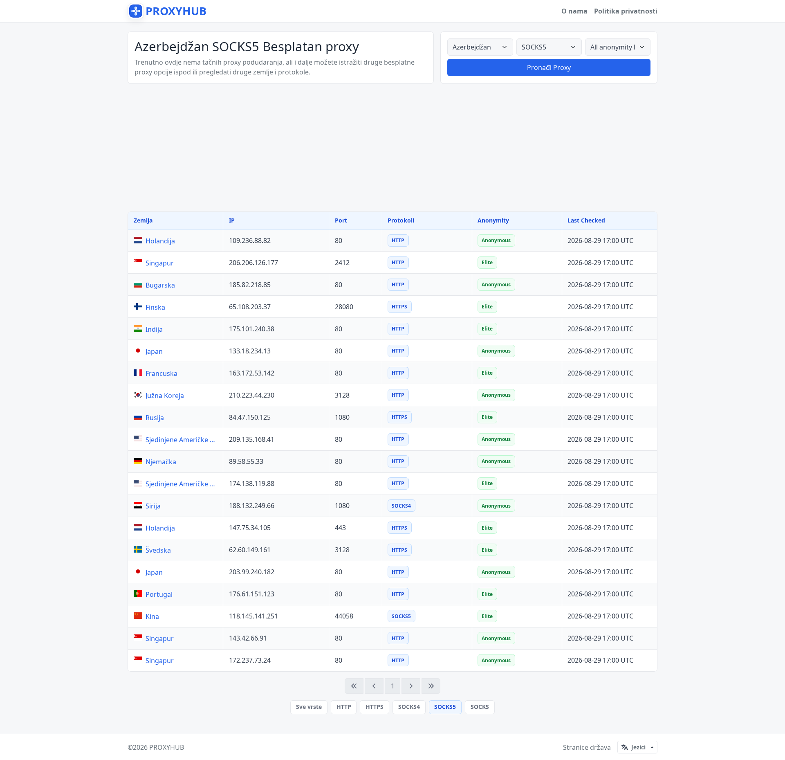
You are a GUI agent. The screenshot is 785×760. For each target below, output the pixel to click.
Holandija (160, 240)
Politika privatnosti (625, 11)
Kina (152, 616)
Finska (155, 307)
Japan (154, 351)
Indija (154, 329)
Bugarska (160, 285)
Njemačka (161, 461)
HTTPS (375, 707)
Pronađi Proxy (549, 67)
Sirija (153, 505)
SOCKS (480, 707)
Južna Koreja (165, 395)
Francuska (161, 373)
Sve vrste (309, 707)
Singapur (160, 263)
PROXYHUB (166, 747)
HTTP (343, 707)
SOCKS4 (409, 707)
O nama (574, 11)
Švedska (158, 550)
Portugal (159, 594)
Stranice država (587, 747)
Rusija (155, 417)
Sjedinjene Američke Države (183, 439)
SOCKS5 (445, 707)
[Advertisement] (392, 147)
